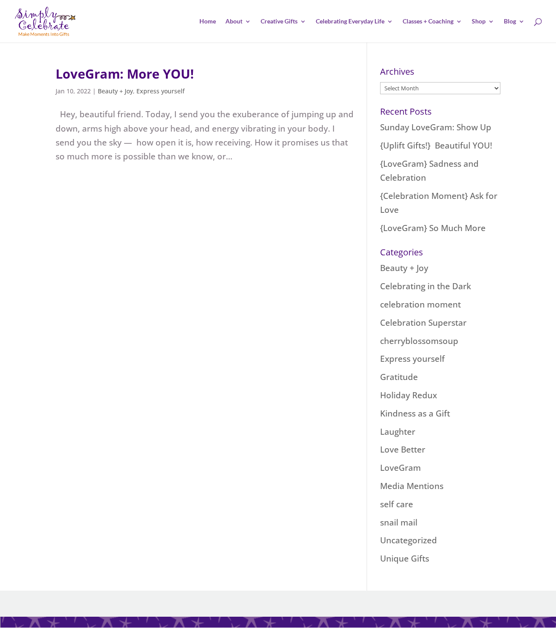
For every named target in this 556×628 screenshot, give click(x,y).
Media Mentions (411, 486)
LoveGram (400, 467)
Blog (510, 21)
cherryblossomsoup (419, 341)
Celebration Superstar (423, 322)
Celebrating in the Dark (425, 286)
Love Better (402, 449)
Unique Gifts (404, 558)
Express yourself (160, 91)
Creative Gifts (279, 21)
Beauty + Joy (115, 91)
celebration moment (420, 304)
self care (396, 504)
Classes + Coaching (428, 21)
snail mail (398, 522)
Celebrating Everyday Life (350, 21)
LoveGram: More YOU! (125, 73)
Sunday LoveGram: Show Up (435, 127)
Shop (479, 21)
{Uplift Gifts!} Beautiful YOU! (436, 145)
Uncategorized (408, 540)
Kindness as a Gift (415, 413)
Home (207, 21)
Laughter (397, 431)
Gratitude (399, 377)
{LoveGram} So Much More (433, 228)
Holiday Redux (408, 395)
